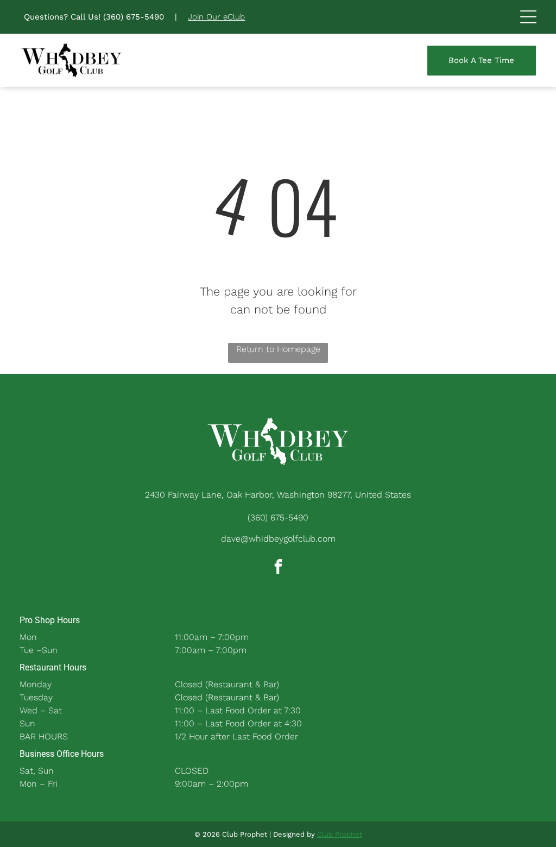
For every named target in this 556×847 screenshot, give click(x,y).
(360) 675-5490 (133, 17)
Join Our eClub (216, 17)
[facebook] (278, 568)
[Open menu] (528, 17)
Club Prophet (339, 834)
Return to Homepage (278, 349)
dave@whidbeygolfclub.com (278, 539)
